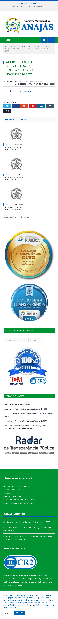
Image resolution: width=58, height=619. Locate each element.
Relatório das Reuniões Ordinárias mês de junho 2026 (28, 6)
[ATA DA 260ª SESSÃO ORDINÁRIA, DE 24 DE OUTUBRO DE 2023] (16, 194)
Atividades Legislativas (24, 84)
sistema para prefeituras (36, 575)
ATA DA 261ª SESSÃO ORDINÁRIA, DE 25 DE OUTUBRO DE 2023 (14, 177)
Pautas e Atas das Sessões (44, 84)
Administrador (13, 82)
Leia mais (32, 605)
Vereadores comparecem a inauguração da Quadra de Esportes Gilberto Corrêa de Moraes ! (26, 427)
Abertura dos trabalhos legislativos (18, 404)
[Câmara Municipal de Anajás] (29, 24)
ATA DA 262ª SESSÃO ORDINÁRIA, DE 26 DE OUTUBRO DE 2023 (14, 147)
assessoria (22, 578)
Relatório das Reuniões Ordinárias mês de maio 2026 (25, 421)
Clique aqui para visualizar (20, 91)
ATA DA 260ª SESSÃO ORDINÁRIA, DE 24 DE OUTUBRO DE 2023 (14, 207)
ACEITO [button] (19, 612)
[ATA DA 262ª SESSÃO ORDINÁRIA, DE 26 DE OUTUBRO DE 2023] (16, 134)
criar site (19, 575)
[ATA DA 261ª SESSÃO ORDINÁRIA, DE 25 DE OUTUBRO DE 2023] (16, 164)
